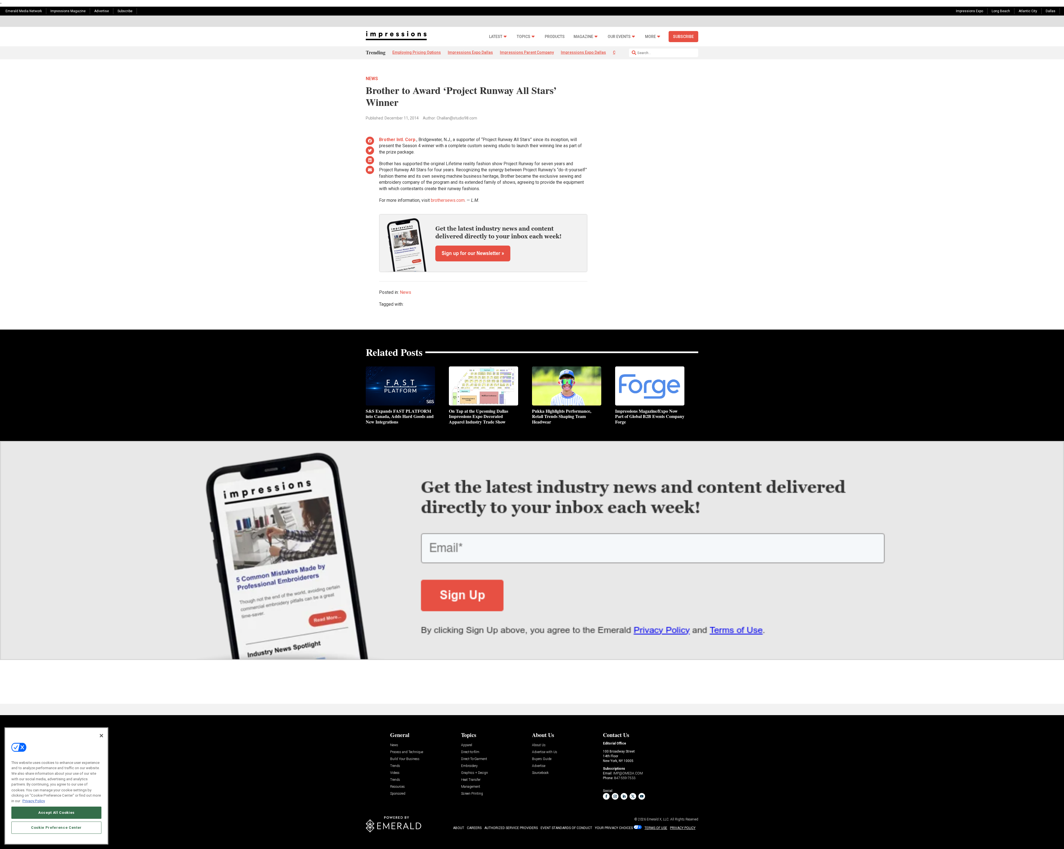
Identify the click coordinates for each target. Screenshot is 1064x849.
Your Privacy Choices (614, 828)
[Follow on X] (633, 796)
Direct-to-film (470, 752)
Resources (397, 787)
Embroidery (469, 766)
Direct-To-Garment (474, 759)
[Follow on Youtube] (641, 796)
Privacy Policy (33, 801)
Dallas (1050, 11)
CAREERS (474, 828)
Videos (395, 773)
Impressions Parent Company (527, 52)
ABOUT (458, 828)
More (650, 37)
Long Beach (1001, 11)
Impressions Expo (969, 11)
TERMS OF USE (655, 828)
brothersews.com (448, 200)
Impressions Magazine (68, 11)
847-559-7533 (624, 778)
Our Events (619, 37)
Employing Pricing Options (416, 52)
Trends (395, 766)
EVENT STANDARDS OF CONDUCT (566, 828)
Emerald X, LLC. (658, 819)
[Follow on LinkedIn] (624, 796)
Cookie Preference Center (56, 827)
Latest (495, 37)
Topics (523, 37)
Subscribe (124, 11)
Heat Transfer (470, 780)
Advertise (101, 11)
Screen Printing (472, 794)
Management (470, 787)
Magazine (583, 37)
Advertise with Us (544, 752)
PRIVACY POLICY (682, 828)
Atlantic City (1028, 11)
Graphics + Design (474, 773)
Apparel (466, 745)
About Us (539, 745)
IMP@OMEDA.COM (628, 773)
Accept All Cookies (56, 812)
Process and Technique (406, 752)
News (372, 78)
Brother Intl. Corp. (397, 139)
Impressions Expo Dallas (470, 52)
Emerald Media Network (24, 11)
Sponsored (397, 794)
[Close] (101, 736)
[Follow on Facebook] (606, 796)
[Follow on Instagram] (615, 796)
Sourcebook (540, 773)
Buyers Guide (541, 759)
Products (555, 37)
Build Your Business (405, 759)
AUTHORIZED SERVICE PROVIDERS (511, 828)
